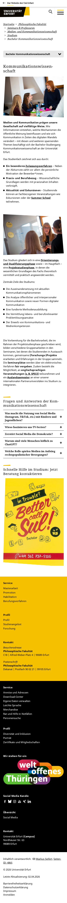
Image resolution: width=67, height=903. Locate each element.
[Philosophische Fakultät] (15, 12)
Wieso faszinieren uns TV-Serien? (25, 427)
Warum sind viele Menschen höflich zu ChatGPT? (29, 442)
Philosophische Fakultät (32, 24)
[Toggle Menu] (60, 12)
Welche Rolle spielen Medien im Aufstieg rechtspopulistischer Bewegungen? (30, 453)
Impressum (9, 890)
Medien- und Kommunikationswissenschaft (32, 31)
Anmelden (9, 894)
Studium (12, 35)
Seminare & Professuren (21, 28)
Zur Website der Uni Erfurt (20, 3)
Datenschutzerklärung (15, 887)
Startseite (8, 24)
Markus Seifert (44, 858)
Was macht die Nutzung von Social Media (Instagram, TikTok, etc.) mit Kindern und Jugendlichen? (31, 417)
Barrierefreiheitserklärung (17, 883)
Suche (51, 12)
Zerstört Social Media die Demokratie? (29, 434)
